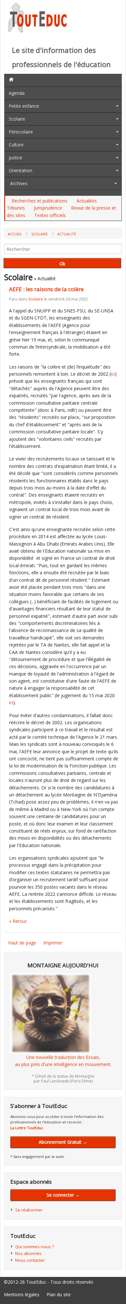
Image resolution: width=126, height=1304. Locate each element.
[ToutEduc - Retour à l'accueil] (38, 30)
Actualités (87, 201)
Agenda (17, 93)
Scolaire (17, 119)
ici (113, 374)
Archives (18, 183)
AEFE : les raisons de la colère (46, 289)
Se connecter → (63, 1195)
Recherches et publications (40, 201)
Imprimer (52, 943)
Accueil (15, 234)
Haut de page (22, 943)
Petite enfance (24, 106)
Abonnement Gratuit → (63, 1142)
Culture (16, 145)
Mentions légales (21, 1294)
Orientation (20, 170)
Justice (15, 157)
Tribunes (16, 208)
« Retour (18, 921)
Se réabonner (29, 1210)
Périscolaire (21, 132)
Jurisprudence (48, 208)
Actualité (66, 234)
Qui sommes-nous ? (34, 1247)
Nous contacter (30, 1260)
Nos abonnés (28, 1253)
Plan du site (59, 1294)
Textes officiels (50, 215)
